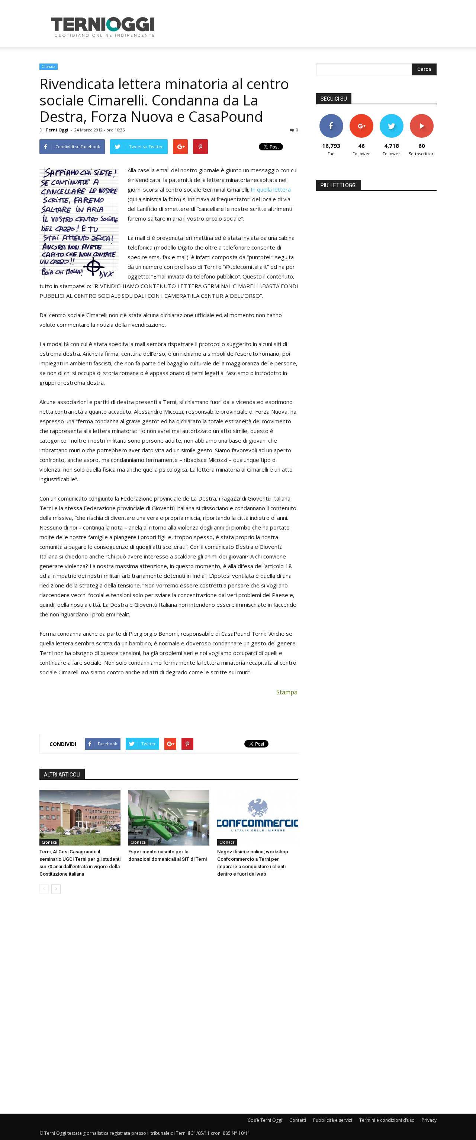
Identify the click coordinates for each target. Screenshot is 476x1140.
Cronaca (48, 66)
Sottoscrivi (421, 117)
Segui (361, 117)
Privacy (429, 1120)
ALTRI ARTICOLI (62, 775)
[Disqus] (168, 1004)
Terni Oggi (56, 130)
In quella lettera (271, 189)
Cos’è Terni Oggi (265, 1120)
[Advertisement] (301, 27)
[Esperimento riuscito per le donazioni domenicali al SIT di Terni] (168, 818)
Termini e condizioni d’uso (387, 1120)
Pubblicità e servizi (332, 1120)
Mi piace (331, 117)
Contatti (297, 1120)
